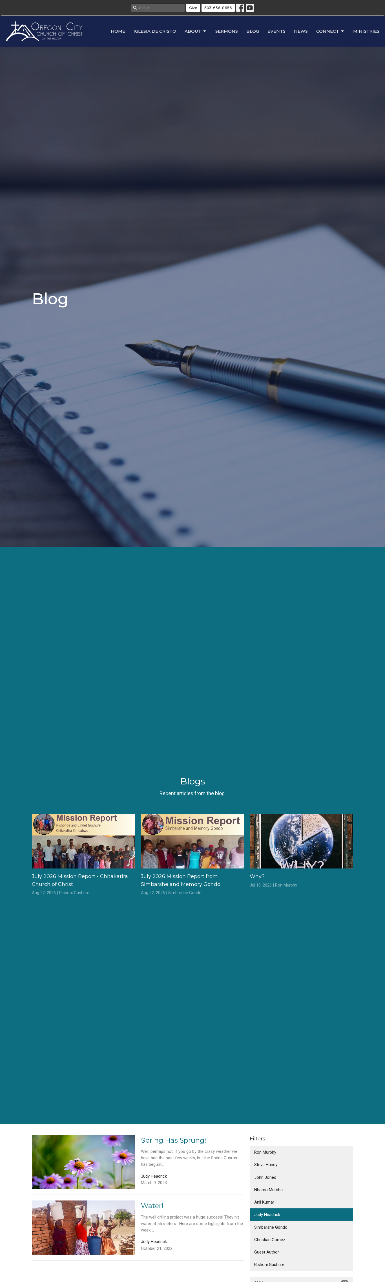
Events (276, 31)
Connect (327, 31)
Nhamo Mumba (268, 1189)
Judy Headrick (267, 1214)
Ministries (366, 31)
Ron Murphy (265, 1152)
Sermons (226, 31)
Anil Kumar (264, 1202)
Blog (252, 31)
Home (118, 31)
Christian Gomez (269, 1239)
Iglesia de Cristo (155, 31)
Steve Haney (265, 1164)
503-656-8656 (218, 7)
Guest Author (266, 1252)
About (193, 31)
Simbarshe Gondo (270, 1227)
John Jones (265, 1177)
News (301, 31)
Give (193, 7)
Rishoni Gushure (269, 1264)
